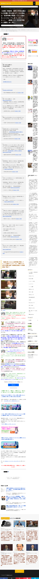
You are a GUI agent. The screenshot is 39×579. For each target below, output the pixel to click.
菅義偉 (21, 25)
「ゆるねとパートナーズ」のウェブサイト (12, 461)
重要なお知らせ (31, 314)
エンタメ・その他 (32, 281)
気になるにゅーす (32, 302)
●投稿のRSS (30, 329)
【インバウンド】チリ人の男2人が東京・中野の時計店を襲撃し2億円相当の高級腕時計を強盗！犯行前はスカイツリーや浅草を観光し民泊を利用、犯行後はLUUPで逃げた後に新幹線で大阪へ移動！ (35, 72)
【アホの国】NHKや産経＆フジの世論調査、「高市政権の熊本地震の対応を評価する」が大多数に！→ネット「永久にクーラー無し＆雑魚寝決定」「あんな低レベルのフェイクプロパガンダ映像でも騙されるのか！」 (33, 261)
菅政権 (19, 25)
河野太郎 (7, 530)
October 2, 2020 (20, 92)
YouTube (4, 310)
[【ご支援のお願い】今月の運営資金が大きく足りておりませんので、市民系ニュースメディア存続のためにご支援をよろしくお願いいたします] (30, 165)
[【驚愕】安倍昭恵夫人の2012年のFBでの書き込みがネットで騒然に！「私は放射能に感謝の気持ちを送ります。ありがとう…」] (3, 490)
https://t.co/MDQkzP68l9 (7, 216)
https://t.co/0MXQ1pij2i (7, 249)
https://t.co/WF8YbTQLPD (9, 201)
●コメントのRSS (30, 330)
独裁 (15, 25)
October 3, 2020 (18, 111)
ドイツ (17, 530)
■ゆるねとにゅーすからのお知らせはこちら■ (19, 0)
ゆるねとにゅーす (9, 575)
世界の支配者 (6, 529)
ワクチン (3, 529)
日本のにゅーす (31, 294)
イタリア (22, 529)
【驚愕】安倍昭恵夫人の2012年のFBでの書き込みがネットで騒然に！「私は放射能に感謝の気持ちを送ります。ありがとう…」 (16, 489)
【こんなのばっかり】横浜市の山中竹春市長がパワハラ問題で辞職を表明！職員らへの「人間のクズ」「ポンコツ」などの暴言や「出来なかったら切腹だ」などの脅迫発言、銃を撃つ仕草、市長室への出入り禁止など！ (35, 87)
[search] (37, 6)
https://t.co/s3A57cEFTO (7, 100)
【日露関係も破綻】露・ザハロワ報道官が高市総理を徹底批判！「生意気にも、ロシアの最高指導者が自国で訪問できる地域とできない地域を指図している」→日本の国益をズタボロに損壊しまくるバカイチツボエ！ (33, 250)
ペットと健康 (31, 286)
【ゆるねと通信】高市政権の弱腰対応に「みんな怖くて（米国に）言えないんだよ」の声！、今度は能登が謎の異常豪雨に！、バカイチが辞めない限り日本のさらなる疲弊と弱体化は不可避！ (35, 115)
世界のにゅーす (31, 289)
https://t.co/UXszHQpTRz (15, 187)
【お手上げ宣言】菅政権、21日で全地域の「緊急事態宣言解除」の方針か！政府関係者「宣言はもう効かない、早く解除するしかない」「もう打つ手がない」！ (32, 560)
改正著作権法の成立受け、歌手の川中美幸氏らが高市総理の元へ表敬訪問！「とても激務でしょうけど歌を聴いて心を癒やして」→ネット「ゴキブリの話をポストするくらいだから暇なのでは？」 (35, 129)
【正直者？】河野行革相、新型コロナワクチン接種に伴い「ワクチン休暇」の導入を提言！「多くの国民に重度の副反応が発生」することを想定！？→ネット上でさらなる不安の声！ (6, 536)
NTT (27, 529)
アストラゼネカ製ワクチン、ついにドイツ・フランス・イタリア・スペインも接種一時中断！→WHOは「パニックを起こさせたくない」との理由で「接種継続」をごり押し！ (19, 536)
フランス (20, 530)
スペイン (15, 530)
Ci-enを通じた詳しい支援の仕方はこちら (11, 400)
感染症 (10, 529)
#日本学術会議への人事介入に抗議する (15, 150)
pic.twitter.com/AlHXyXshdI (7, 90)
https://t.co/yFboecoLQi (15, 236)
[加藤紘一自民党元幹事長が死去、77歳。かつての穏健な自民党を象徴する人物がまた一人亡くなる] (3, 507)
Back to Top (19, 571)
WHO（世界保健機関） (18, 529)
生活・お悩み (31, 305)
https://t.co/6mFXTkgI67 (7, 152)
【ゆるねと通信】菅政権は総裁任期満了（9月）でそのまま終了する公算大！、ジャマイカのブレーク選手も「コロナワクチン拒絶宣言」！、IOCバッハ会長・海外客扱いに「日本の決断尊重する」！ (19, 558)
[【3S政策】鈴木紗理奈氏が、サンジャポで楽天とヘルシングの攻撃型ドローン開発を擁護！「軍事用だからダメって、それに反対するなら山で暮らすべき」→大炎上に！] (30, 152)
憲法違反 (13, 25)
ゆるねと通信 (31, 278)
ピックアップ (8, 25)
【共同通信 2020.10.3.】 (7, 81)
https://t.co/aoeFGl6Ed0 (8, 169)
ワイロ (30, 529)
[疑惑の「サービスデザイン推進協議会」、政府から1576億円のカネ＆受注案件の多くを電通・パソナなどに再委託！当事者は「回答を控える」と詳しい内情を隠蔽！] (3, 498)
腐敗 (17, 25)
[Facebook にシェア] (8, 471)
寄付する (13, 384)
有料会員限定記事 (32, 297)
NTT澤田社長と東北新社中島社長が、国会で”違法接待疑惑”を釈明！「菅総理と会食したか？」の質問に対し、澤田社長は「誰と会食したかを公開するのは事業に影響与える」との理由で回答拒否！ (32, 536)
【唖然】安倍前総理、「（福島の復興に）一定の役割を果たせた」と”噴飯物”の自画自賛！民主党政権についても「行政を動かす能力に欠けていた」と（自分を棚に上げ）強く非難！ (6, 560)
